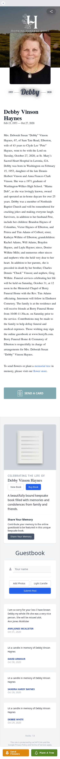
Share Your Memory (21, 536)
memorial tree (42, 366)
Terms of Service (38, 745)
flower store (40, 371)
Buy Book (33, 486)
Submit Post (30, 590)
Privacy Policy (21, 745)
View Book (15, 486)
